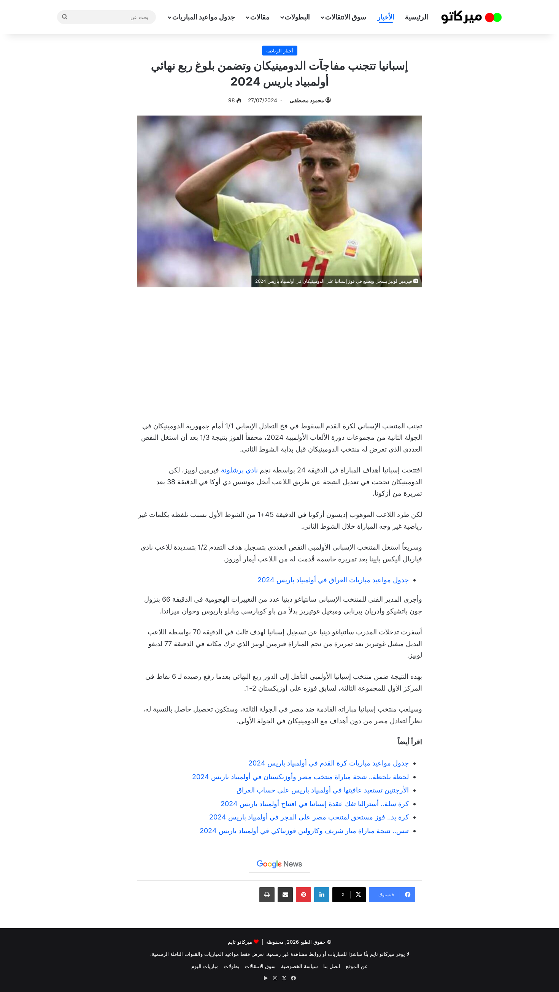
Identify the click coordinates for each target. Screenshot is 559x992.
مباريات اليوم (205, 966)
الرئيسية (416, 17)
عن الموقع (357, 966)
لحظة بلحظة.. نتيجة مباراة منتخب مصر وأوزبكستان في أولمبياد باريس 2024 (300, 777)
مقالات (260, 17)
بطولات (232, 966)
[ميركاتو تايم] (471, 17)
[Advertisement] (279, 352)
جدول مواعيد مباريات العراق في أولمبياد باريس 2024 (333, 580)
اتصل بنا (331, 966)
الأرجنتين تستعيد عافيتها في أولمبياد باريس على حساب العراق (323, 790)
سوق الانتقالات (345, 17)
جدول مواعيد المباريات (203, 17)
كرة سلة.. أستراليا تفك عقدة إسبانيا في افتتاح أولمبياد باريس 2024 (315, 804)
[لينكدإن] (321, 894)
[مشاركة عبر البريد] (285, 894)
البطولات (297, 17)
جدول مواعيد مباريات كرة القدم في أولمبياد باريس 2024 (328, 763)
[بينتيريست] (303, 894)
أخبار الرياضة (279, 51)
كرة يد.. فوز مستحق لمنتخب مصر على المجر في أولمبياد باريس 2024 (309, 817)
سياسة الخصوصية (299, 966)
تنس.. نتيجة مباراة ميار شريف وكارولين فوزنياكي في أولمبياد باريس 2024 (304, 831)
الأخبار (385, 17)
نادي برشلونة (239, 470)
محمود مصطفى (307, 100)
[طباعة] (267, 894)
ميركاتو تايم (240, 942)
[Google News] (279, 864)
